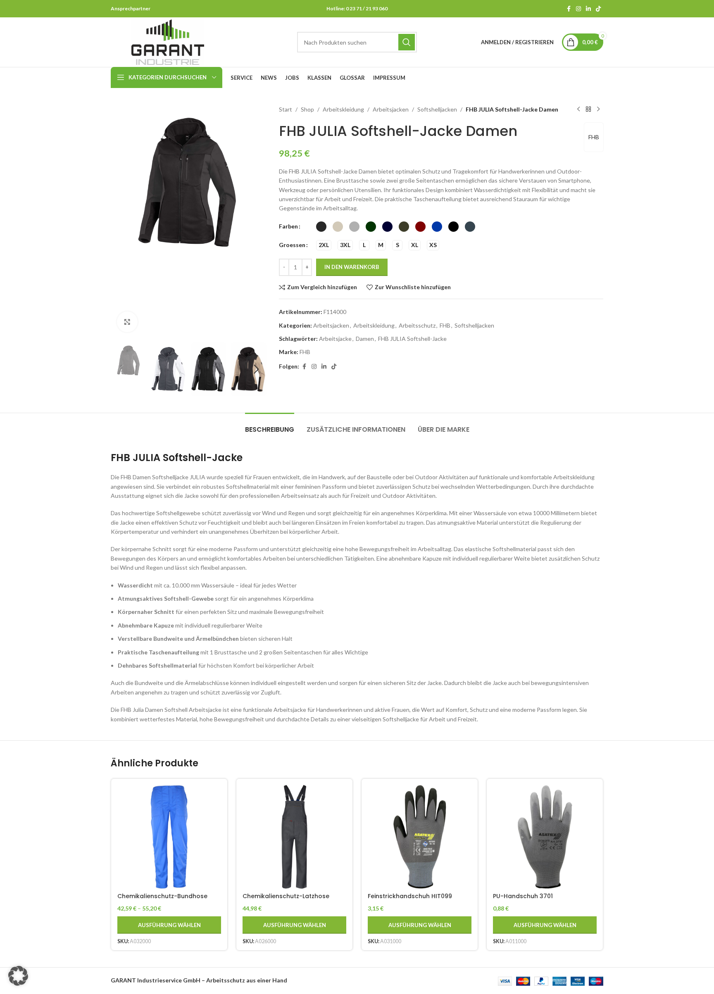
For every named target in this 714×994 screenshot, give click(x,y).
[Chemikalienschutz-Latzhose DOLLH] (294, 837)
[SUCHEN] (406, 42)
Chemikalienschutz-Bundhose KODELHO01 (162, 900)
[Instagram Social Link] (578, 8)
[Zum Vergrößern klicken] (127, 322)
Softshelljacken (437, 109)
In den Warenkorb (351, 267)
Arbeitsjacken (391, 109)
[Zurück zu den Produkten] (588, 109)
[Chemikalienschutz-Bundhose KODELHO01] (169, 837)
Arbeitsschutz (417, 325)
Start (285, 109)
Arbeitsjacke (335, 338)
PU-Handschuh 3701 (523, 896)
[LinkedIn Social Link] (588, 8)
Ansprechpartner (130, 8)
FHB (593, 136)
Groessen (292, 244)
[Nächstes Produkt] (598, 109)
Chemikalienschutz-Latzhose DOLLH (286, 900)
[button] (121, 369)
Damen (365, 338)
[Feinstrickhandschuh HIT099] (419, 837)
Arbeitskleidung (343, 109)
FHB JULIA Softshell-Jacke (412, 338)
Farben (288, 226)
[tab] (269, 425)
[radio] (321, 226)
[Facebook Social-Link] (569, 8)
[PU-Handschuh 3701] (545, 837)
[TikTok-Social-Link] (598, 8)
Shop (307, 109)
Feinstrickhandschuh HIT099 (410, 896)
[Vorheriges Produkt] (578, 109)
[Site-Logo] (167, 41)
